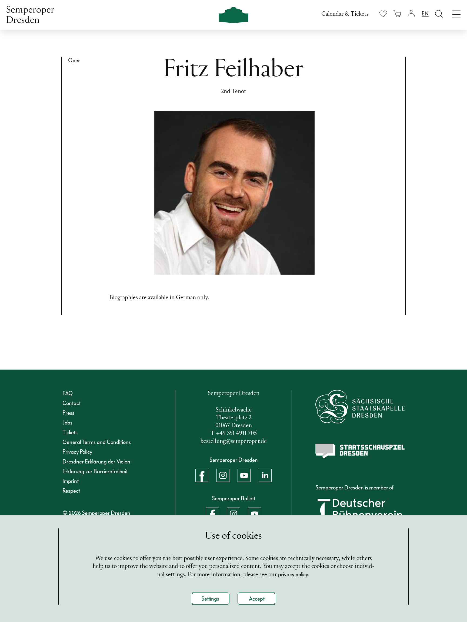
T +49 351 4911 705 (234, 433)
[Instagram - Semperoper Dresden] (222, 475)
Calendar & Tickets (345, 14)
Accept (257, 599)
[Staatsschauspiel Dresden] (360, 451)
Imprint (70, 481)
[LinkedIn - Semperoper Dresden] (265, 475)
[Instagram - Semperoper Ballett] (233, 514)
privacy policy (293, 574)
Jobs (67, 423)
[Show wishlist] (383, 14)
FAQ (67, 393)
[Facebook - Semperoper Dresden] (201, 475)
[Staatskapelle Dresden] (360, 406)
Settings (210, 599)
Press (68, 413)
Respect (71, 491)
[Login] (411, 14)
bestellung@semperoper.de (234, 441)
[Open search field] (439, 14)
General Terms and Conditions (96, 442)
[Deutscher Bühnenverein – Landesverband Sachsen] (360, 512)
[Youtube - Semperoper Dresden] (244, 475)
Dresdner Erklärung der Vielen (96, 462)
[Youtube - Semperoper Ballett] (254, 514)
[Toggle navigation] (456, 13)
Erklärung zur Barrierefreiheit (95, 471)
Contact (71, 403)
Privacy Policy (77, 452)
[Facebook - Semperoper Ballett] (212, 514)
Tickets (70, 432)
